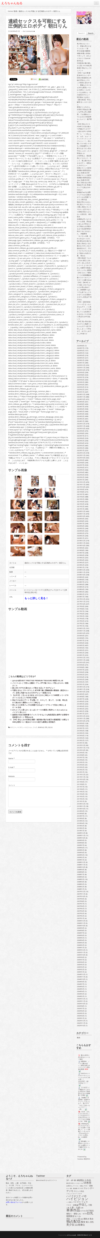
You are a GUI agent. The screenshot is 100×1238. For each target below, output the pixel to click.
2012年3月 (80, 767)
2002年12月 (81, 1021)
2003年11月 (81, 1001)
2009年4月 (80, 852)
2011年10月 (81, 779)
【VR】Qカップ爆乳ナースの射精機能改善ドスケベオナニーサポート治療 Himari (84, 276)
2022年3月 (80, 475)
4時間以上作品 (84, 1180)
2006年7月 (80, 933)
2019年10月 (81, 545)
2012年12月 (81, 745)
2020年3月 (80, 533)
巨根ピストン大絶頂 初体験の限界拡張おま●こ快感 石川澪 (84, 170)
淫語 (81, 1219)
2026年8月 (80, 346)
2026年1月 (80, 363)
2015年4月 (80, 677)
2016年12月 (81, 628)
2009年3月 (80, 855)
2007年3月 (80, 913)
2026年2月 (80, 360)
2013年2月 (80, 740)
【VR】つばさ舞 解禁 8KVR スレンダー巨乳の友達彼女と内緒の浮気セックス (84, 76)
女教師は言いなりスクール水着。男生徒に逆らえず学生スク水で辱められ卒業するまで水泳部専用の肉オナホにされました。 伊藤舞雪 (84, 226)
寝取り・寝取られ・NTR (76, 1214)
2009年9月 (80, 840)
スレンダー (89, 1188)
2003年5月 (80, 1013)
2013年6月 (80, 731)
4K (75, 1180)
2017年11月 (81, 601)
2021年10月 (81, 487)
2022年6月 (80, 467)
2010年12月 (81, 804)
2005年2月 (80, 969)
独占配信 (73, 1221)
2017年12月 (81, 599)
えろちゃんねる (12, 3)
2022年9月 (80, 460)
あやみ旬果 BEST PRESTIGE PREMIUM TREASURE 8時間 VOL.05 (37, 680)
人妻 (67, 1208)
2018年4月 (80, 589)
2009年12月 (81, 833)
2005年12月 (81, 950)
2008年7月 (80, 874)
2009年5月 (80, 850)
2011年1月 (80, 801)
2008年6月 (80, 877)
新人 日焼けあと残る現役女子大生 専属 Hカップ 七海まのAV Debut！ (84, 186)
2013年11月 (81, 718)
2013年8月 (80, 726)
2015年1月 (80, 684)
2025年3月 (80, 387)
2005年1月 (80, 972)
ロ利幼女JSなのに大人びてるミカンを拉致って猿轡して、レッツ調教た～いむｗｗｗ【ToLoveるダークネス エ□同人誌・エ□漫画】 (84, 1130)
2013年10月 (81, 721)
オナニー (60, 590)
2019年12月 (81, 541)
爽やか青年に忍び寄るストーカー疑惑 (84, 1057)
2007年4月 (80, 911)
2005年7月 (80, 960)
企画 (81, 1208)
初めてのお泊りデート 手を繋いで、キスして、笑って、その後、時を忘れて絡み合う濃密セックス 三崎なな (39, 701)
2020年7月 (80, 523)
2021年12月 (81, 482)
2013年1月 (80, 743)
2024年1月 (80, 421)
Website (11, 776)
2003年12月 (81, 999)
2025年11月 (81, 367)
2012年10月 (81, 750)
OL (82, 1183)
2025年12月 (81, 365)
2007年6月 (80, 906)
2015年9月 (80, 665)
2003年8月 (80, 1006)
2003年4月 (80, 1016)
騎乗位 (81, 1225)
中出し (83, 1204)
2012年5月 (80, 762)
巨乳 (47, 590)
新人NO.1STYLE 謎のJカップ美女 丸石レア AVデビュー (33, 688)
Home (10, 11)
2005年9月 (80, 957)
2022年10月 (81, 458)
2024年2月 (80, 419)
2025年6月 (80, 380)
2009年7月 (80, 845)
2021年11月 (81, 484)
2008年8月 (80, 872)
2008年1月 (80, 889)
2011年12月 (81, 774)
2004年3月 (80, 994)
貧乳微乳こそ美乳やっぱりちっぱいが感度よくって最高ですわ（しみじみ (84, 1145)
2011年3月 (80, 796)
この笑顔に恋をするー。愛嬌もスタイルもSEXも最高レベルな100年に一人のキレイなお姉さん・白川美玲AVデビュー (84, 89)
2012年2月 (80, 770)
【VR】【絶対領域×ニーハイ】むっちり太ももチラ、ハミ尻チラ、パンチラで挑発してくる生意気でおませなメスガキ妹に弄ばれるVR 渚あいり (84, 310)
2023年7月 (80, 436)
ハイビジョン (30, 590)
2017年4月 (80, 618)
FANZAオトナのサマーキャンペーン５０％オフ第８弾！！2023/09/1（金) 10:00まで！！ (84, 1078)
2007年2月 (80, 916)
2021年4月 (80, 502)
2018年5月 (80, 587)
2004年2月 (80, 996)
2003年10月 (81, 1003)
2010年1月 (80, 830)
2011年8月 (80, 784)
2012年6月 (80, 760)
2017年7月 (80, 611)
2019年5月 (80, 558)
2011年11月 (81, 777)
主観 (90, 1205)
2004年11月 (81, 977)
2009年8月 (80, 843)
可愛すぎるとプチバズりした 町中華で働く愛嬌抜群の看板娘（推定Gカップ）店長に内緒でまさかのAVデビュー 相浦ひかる (40, 691)
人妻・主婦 (75, 1207)
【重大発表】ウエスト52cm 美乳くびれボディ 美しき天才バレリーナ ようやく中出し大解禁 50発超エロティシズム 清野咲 (84, 264)
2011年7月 (80, 787)
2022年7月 (80, 465)
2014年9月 (80, 694)
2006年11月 (81, 923)
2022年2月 (80, 477)
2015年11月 (81, 660)
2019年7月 (80, 553)
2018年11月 (81, 572)
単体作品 (41, 727)
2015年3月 (80, 679)
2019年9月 (80, 548)
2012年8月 (80, 755)
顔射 (76, 1225)
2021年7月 (80, 494)
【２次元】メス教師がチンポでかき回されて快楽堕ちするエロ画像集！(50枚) (84, 1091)
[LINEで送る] (43, 79)
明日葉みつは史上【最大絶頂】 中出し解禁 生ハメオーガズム (84, 101)
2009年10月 (81, 838)
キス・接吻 (88, 1186)
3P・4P (69, 1180)
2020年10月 (81, 516)
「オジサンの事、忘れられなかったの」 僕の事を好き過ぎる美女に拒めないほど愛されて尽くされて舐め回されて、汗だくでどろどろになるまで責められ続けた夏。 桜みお (84, 246)
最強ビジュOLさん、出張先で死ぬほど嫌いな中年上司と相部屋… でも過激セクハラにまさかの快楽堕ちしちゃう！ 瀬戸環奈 (84, 114)
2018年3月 (80, 592)
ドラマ (79, 1194)
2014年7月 (80, 699)
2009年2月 (80, 857)
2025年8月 (80, 375)
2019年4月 (80, 560)
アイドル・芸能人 (78, 1186)
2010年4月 (80, 823)
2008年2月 (80, 887)
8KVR (68, 1183)
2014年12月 (81, 687)
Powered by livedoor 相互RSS (84, 1158)
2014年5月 (80, 704)
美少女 (33, 592)
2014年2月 (80, 711)
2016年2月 (80, 653)
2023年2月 (80, 448)
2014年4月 (80, 706)
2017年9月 (80, 606)
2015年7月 (80, 670)
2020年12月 (81, 511)
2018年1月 (80, 597)
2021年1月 (80, 509)
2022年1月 (80, 480)
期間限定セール (73, 1216)
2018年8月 (80, 579)
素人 (88, 1222)
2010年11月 (81, 806)
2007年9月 (80, 899)
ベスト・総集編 (72, 1205)
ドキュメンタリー (71, 1194)
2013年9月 (80, 723)
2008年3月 (80, 884)
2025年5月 (80, 382)
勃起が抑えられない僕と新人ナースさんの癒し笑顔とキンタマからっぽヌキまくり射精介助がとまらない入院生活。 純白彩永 (84, 209)
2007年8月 (80, 901)
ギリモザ (80, 1188)
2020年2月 (80, 536)
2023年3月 (80, 445)
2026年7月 (80, 348)
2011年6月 (80, 789)
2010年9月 (80, 811)
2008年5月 (80, 879)
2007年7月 (80, 904)
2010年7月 (80, 816)
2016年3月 (80, 650)
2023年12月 (81, 424)
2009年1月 (80, 860)
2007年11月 (81, 894)
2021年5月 (80, 499)
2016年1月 (80, 655)
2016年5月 (80, 645)
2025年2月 (80, 389)
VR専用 (87, 1183)
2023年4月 (80, 443)
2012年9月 (80, 752)
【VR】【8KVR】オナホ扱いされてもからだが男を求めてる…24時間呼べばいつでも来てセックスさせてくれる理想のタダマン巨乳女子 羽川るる (84, 291)
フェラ (52, 590)
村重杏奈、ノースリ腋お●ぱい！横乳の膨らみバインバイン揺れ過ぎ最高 (84, 1065)
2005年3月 (80, 967)
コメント (11, 785)
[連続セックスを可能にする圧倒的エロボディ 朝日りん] (38, 54)
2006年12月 (81, 921)
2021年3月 (80, 504)
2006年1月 (80, 947)
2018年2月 (80, 594)
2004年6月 (80, 986)
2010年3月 (80, 826)
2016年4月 (80, 648)
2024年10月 (81, 399)
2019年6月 (80, 555)
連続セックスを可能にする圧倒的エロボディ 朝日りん (45, 563)
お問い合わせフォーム (14, 1202)
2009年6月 (80, 848)
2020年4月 (80, 531)
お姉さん (69, 1186)
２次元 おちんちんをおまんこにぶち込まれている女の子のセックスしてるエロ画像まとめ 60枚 (84, 1116)
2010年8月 (80, 813)
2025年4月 (80, 385)
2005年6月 (80, 962)
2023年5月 (80, 441)
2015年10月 (81, 662)
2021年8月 (80, 492)
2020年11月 (81, 514)
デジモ (69, 1191)
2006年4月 (80, 940)
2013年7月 (80, 728)
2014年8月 (80, 696)
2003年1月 (80, 1018)
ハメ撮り (69, 1202)
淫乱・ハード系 (73, 1219)
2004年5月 (80, 989)
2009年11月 (81, 835)
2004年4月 (80, 991)
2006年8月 (80, 930)
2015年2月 (80, 682)
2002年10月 (81, 1025)
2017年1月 (80, 626)
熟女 (92, 1219)
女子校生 (90, 1210)
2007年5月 (80, 908)
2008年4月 (80, 882)
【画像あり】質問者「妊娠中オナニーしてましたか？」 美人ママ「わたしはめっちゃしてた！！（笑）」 (84, 1103)
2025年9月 (80, 372)
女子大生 (83, 1211)
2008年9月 (80, 869)
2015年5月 (80, 675)
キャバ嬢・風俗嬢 (71, 1188)
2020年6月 (80, 526)
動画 (15, 11)
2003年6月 (80, 1011)
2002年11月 (81, 1023)
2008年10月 (81, 867)
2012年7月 (80, 757)
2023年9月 (80, 431)
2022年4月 (80, 472)
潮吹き (86, 1219)
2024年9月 (80, 402)
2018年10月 (81, 575)
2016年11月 (81, 631)
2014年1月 (80, 714)
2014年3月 (80, 709)
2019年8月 (80, 550)
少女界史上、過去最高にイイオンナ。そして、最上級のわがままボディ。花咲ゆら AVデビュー (84, 161)
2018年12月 (81, 570)
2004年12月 (81, 974)
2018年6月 (80, 584)
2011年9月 (80, 782)
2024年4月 (80, 414)
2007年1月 (80, 918)
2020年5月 (80, 528)
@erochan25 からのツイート (46, 1180)
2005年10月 (81, 955)
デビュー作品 (79, 1191)
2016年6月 (80, 643)
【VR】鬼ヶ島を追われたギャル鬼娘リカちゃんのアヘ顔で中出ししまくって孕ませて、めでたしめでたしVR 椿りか (84, 327)
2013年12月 (81, 716)
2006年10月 (81, 926)
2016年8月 (80, 638)
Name (10, 758)
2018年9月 (80, 577)
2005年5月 (80, 964)
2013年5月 (80, 733)
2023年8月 (80, 433)
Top (94, 1232)
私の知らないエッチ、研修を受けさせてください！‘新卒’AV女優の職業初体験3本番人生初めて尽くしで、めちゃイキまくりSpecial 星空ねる (84, 52)
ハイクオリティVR (76, 1196)
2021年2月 (80, 506)
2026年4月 (80, 355)
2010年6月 (80, 818)
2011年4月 (80, 794)
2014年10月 (81, 692)
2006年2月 (80, 945)
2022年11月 (81, 455)
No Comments (28, 31)
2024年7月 (80, 406)
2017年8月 (80, 609)
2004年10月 (81, 979)
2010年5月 (80, 821)
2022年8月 (80, 463)
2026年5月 (80, 353)
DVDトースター (75, 1183)
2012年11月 (81, 748)
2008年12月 (81, 862)
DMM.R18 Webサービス (84, 1235)
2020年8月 (80, 521)
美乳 (92, 1222)
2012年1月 (80, 772)
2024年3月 (80, 416)
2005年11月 (81, 952)
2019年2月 (80, 565)
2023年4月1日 (15, 31)
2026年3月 (80, 358)
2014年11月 (81, 689)
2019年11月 (81, 543)
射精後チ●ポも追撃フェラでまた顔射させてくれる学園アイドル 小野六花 (84, 196)
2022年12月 (81, 453)
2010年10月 (81, 809)
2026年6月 (80, 350)
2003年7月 (80, 1008)
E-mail (10, 767)
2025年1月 (80, 392)
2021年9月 (80, 489)
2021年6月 (80, 497)
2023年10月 (81, 428)
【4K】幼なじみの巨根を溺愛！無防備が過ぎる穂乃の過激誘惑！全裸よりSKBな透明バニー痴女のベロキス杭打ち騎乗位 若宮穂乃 (40, 720)
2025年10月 (81, 370)
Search (90, 33)
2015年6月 (80, 672)
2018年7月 (80, 582)
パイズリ (40, 590)
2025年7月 (80, 377)
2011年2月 (80, 799)
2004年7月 (80, 984)
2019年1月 (80, 567)
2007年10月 (81, 896)
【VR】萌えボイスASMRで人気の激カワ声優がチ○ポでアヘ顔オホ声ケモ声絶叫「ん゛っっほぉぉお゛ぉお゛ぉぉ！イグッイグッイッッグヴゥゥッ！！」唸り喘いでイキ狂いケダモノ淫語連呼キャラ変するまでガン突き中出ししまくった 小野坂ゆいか (84, 138)
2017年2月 (80, 623)
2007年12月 (81, 891)
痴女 (83, 1222)
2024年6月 (80, 409)
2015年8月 (80, 667)
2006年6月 (80, 935)
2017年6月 (80, 614)
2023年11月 (81, 426)
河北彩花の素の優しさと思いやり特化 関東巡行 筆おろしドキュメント (84, 67)
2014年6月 (80, 701)
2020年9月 (80, 519)
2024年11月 (81, 397)
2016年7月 (80, 640)
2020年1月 (80, 538)
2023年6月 (80, 438)
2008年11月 (81, 865)
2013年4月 (80, 735)
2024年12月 (81, 394)
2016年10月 (81, 633)
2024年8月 (80, 404)
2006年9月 (80, 928)
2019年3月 (80, 562)
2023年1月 (80, 450)
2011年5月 (80, 791)
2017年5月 (80, 616)
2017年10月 (81, 604)
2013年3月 (80, 738)
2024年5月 (80, 411)
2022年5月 (80, 470)
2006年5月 (80, 938)
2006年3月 (80, 943)
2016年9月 (80, 636)
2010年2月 (80, 828)
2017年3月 (80, 621)
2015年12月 (81, 657)
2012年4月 (80, 765)
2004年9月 (80, 982)
